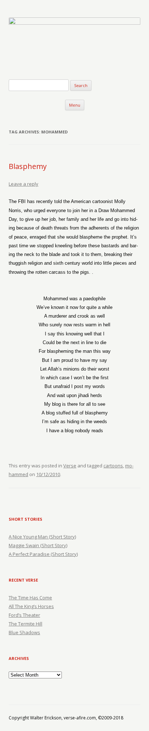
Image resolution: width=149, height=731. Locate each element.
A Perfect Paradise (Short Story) (43, 554)
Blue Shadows (24, 632)
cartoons (113, 465)
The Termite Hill (25, 623)
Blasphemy (28, 166)
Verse (69, 465)
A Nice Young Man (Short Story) (42, 536)
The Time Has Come (30, 597)
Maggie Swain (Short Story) (38, 545)
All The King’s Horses (31, 606)
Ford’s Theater (24, 615)
